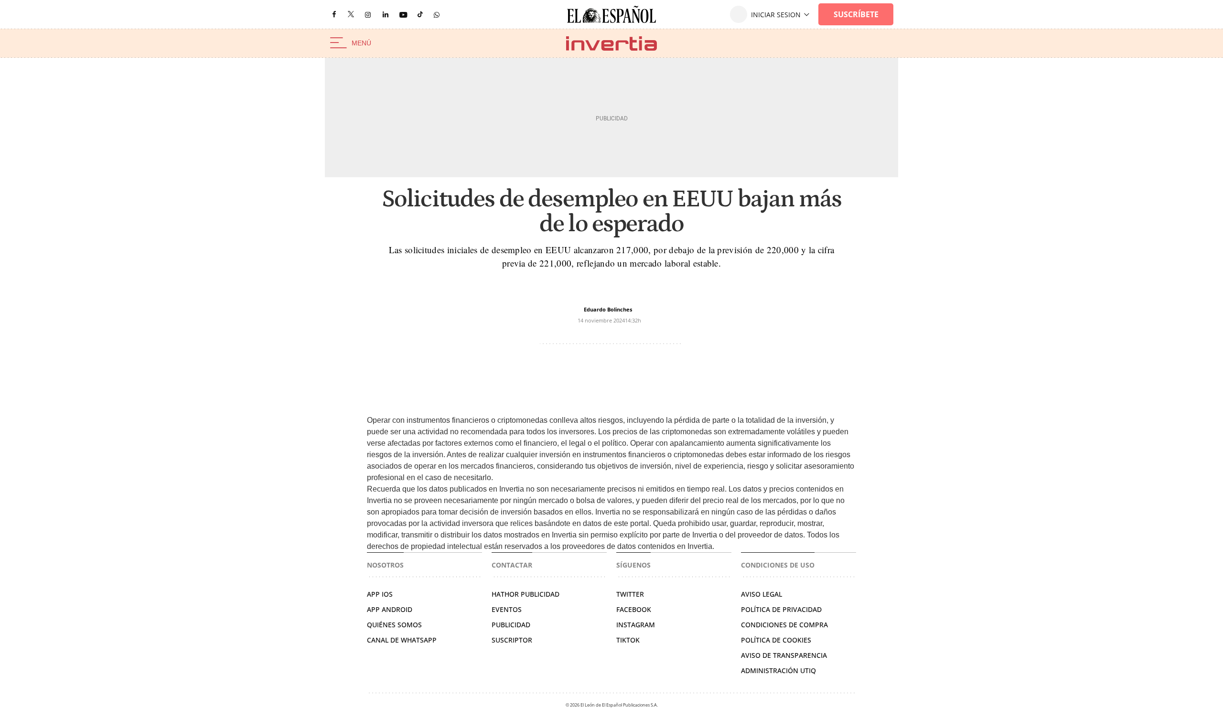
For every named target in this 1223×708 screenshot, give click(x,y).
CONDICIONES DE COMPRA (784, 624)
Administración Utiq (778, 670)
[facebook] (334, 15)
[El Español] (611, 14)
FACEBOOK (633, 609)
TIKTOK (628, 639)
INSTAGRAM (635, 624)
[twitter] (351, 14)
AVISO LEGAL (761, 594)
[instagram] (368, 15)
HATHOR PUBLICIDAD (525, 594)
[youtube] (403, 15)
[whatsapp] (436, 14)
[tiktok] (420, 14)
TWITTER (630, 594)
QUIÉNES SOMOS (394, 624)
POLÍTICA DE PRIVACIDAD (781, 609)
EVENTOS (507, 609)
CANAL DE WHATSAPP (402, 639)
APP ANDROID (389, 609)
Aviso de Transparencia (784, 655)
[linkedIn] (385, 14)
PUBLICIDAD (511, 624)
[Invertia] (611, 43)
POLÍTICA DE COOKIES (776, 639)
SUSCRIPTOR (512, 639)
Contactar (512, 564)
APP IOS (380, 594)
